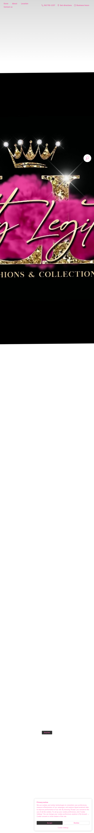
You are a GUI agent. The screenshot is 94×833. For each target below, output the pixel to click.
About (14, 3)
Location (24, 3)
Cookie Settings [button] (63, 828)
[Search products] (87, 158)
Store (6, 3)
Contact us (8, 7)
